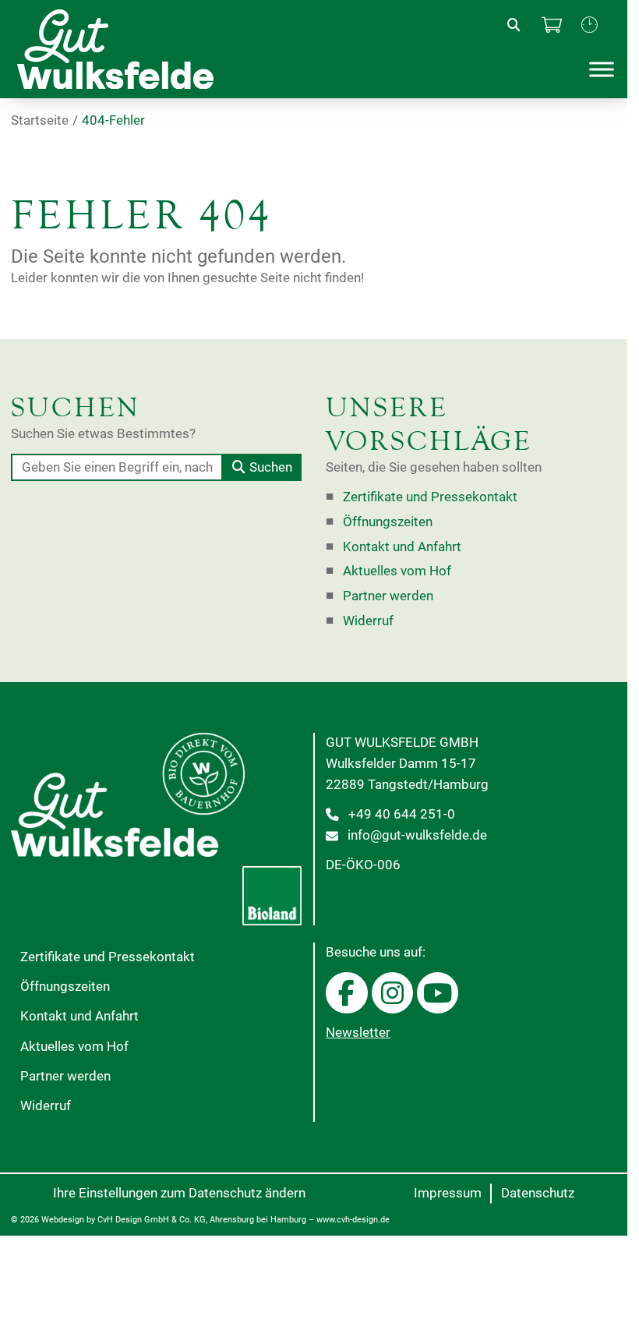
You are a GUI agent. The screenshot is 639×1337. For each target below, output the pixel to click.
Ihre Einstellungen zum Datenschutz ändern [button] (179, 1193)
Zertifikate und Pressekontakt (430, 497)
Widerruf (368, 621)
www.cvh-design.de (353, 1220)
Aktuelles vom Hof (397, 571)
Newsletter (358, 1032)
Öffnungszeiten (387, 522)
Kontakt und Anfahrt (402, 546)
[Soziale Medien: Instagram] (392, 992)
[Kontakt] (589, 25)
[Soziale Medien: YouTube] (437, 992)
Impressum (448, 1193)
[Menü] (601, 69)
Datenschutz (537, 1193)
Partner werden (388, 596)
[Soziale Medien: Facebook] (346, 992)
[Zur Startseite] (128, 49)
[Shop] (552, 25)
